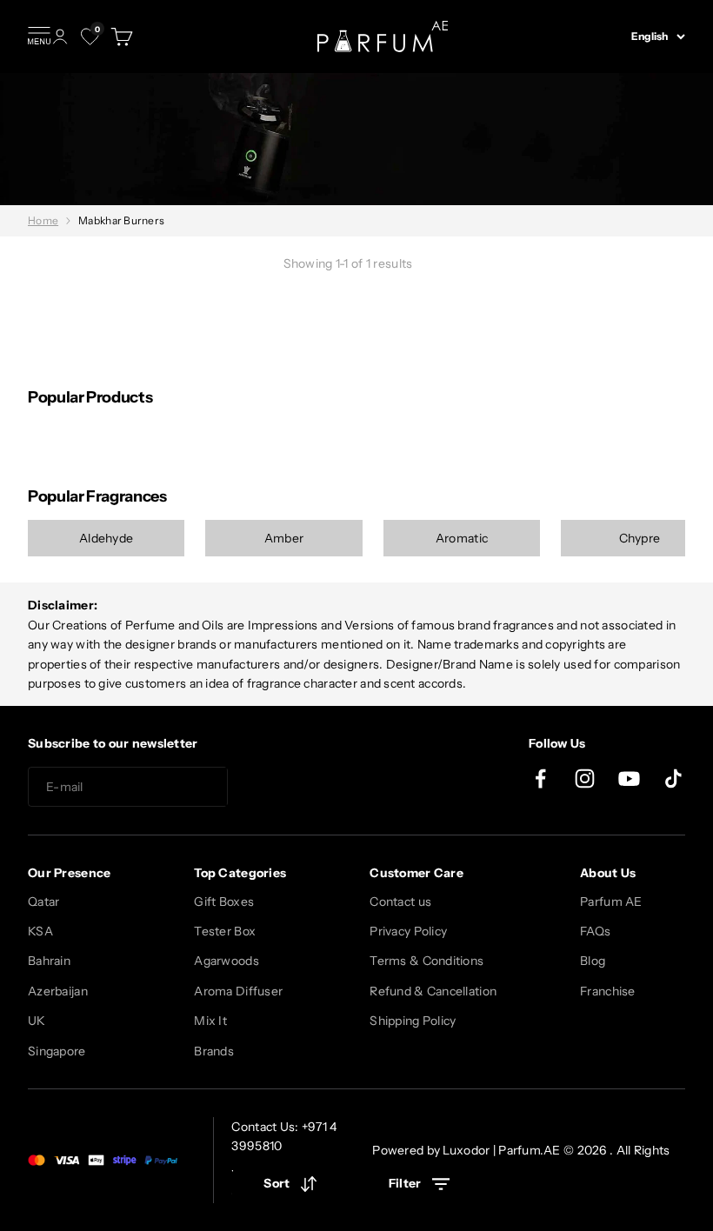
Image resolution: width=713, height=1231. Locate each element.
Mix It (210, 1020)
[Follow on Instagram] (584, 778)
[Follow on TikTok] (673, 778)
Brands (214, 1051)
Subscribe (290, 787)
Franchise (608, 991)
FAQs (595, 931)
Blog (592, 960)
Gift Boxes (224, 901)
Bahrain (49, 960)
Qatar (43, 901)
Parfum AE (611, 901)
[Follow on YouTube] (629, 778)
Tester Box (225, 931)
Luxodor (466, 1150)
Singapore (57, 1051)
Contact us (400, 901)
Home (43, 220)
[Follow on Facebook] (540, 778)
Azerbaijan (58, 991)
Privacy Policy (408, 931)
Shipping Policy (413, 1020)
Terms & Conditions (426, 960)
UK (37, 1020)
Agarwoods (226, 960)
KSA (40, 931)
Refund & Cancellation (433, 991)
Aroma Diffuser (238, 991)
